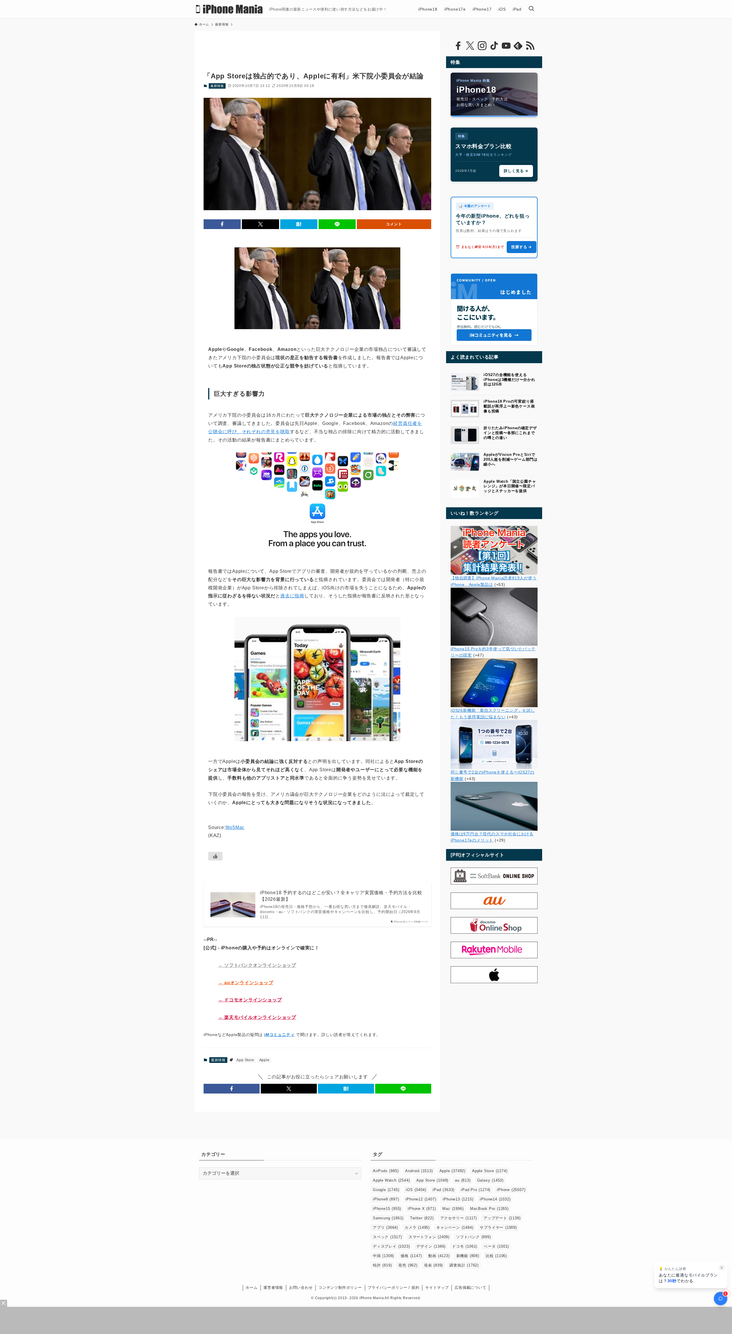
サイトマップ (437, 1287)
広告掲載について (470, 1287)
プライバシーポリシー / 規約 (393, 1287)
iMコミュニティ (279, 1034)
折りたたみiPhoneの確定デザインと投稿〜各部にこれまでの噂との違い (510, 433)
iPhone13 (458, 1199)
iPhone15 (387, 1208)
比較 (496, 1256)
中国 (383, 1256)
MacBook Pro (489, 1208)
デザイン (430, 1246)
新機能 (467, 1256)
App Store (245, 1060)
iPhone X (422, 1208)
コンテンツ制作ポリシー (340, 1287)
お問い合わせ (301, 1287)
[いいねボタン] (215, 856)
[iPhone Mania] (229, 9)
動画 (438, 1256)
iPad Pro (475, 1190)
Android (419, 1171)
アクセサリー (458, 1218)
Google (386, 1190)
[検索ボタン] (531, 9)
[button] (222, 224)
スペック (387, 1237)
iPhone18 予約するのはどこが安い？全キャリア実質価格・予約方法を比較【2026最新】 (341, 895)
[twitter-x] (470, 46)
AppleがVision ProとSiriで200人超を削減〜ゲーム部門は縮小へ (511, 459)
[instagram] (482, 46)
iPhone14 (495, 1199)
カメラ (417, 1227)
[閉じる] (721, 1267)
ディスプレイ (391, 1246)
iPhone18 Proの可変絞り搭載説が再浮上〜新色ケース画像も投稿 (509, 406)
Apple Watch (391, 1180)
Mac (453, 1208)
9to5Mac (235, 827)
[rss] (530, 46)
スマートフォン (429, 1237)
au (462, 1180)
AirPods (386, 1171)
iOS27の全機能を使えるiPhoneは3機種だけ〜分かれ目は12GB (509, 380)
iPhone (511, 1190)
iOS (416, 1190)
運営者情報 (273, 1287)
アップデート (502, 1218)
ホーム (251, 1287)
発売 (407, 1265)
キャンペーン (454, 1227)
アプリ (385, 1227)
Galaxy (490, 1180)
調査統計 (464, 1265)
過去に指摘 (292, 595)
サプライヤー (498, 1227)
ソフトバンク (473, 1237)
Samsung (388, 1218)
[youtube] (506, 46)
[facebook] (458, 46)
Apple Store (489, 1171)
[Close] (3, 1303)
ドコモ (464, 1246)
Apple (264, 1060)
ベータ (496, 1246)
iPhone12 (420, 1199)
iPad (443, 1190)
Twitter (421, 1218)
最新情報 (217, 86)
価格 (411, 1256)
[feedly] (518, 46)
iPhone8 (386, 1199)
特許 (382, 1265)
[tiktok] (494, 46)
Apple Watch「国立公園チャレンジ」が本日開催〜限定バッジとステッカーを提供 (510, 486)
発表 (433, 1265)
